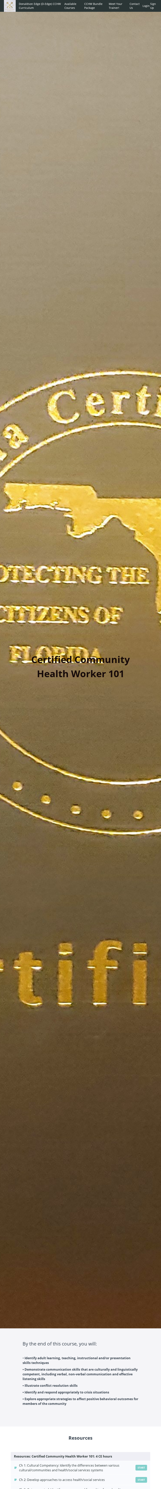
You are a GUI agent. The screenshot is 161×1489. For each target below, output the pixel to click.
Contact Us (134, 6)
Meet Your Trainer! (115, 6)
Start (141, 1467)
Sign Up (153, 6)
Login (145, 6)
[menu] (86, 6)
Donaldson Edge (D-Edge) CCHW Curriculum (40, 6)
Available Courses (70, 6)
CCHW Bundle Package (93, 6)
